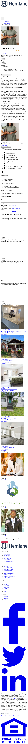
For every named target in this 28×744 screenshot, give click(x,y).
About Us (6, 587)
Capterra (14, 205)
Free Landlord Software (9, 576)
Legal (5, 591)
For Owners (7, 555)
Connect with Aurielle (6, 74)
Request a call (4, 542)
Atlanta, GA (4, 54)
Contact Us (6, 590)
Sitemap (3, 716)
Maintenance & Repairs (9, 574)
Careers (5, 588)
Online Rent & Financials (10, 573)
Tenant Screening (8, 570)
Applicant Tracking (8, 569)
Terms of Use (16, 716)
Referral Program (8, 585)
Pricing (5, 584)
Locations (6, 21)
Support (6, 596)
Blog (5, 599)
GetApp (14, 211)
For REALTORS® (8, 561)
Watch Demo (7, 554)
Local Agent (7, 577)
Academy (6, 598)
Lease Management (8, 572)
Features (6, 566)
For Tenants (7, 559)
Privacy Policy (12, 698)
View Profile (4, 480)
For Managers (7, 558)
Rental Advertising (8, 567)
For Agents (6, 557)
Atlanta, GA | (7, 23)
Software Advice (16, 208)
